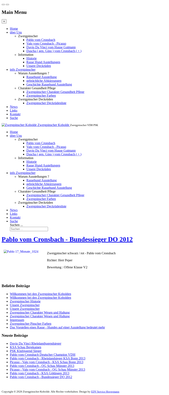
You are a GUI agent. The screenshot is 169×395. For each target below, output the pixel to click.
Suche (14, 118)
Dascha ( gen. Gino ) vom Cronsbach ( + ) (53, 51)
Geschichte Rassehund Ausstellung (49, 84)
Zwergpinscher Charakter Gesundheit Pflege (55, 92)
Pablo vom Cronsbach (40, 40)
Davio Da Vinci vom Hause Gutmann (51, 47)
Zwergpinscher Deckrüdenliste (46, 103)
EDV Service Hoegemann (105, 391)
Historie (31, 58)
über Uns (16, 32)
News (14, 106)
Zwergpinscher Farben (41, 95)
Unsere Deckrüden (38, 66)
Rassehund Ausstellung (41, 77)
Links (13, 110)
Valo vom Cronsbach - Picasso (46, 43)
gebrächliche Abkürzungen (43, 80)
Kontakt (15, 114)
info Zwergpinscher (22, 69)
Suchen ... (16, 225)
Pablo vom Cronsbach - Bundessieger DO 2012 (67, 239)
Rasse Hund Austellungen (43, 62)
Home (14, 28)
